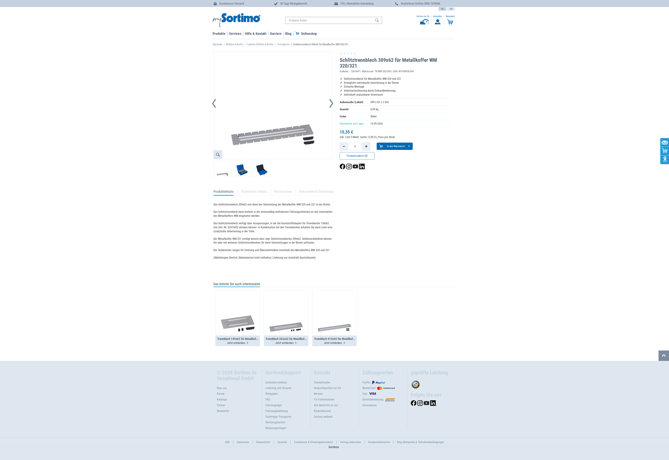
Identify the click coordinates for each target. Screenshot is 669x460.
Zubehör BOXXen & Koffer (260, 44)
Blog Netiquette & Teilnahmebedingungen (420, 442)
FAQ (268, 399)
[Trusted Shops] (431, 383)
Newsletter (223, 411)
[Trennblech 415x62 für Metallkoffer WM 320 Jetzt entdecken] (334, 304)
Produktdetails (223, 192)
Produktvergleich (355, 155)
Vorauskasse (369, 405)
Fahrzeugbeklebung (277, 411)
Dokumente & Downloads (316, 191)
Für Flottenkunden (324, 399)
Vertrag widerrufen (350, 442)
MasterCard (368, 388)
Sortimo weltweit (323, 416)
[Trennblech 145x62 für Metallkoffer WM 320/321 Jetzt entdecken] (238, 304)
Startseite (217, 44)
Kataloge (222, 399)
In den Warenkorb (395, 146)
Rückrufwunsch (322, 411)
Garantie (282, 442)
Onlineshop (309, 34)
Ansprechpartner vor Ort (327, 388)
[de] (442, 9)
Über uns (222, 388)
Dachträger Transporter (278, 416)
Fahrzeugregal (274, 405)
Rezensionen (283, 191)
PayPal (366, 382)
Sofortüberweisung (372, 399)
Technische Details (254, 191)
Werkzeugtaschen (275, 422)
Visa (364, 393)
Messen (318, 393)
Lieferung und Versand (278, 388)
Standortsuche (322, 382)
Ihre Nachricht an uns (326, 405)
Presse (221, 393)
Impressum (243, 442)
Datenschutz (263, 442)
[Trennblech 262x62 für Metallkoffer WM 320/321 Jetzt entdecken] (286, 304)
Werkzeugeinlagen (276, 428)
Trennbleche (283, 44)
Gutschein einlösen (276, 382)
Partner (221, 405)
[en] (451, 9)
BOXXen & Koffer (234, 44)
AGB (227, 442)
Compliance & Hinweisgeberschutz (313, 442)
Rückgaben (272, 393)
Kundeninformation (379, 442)
